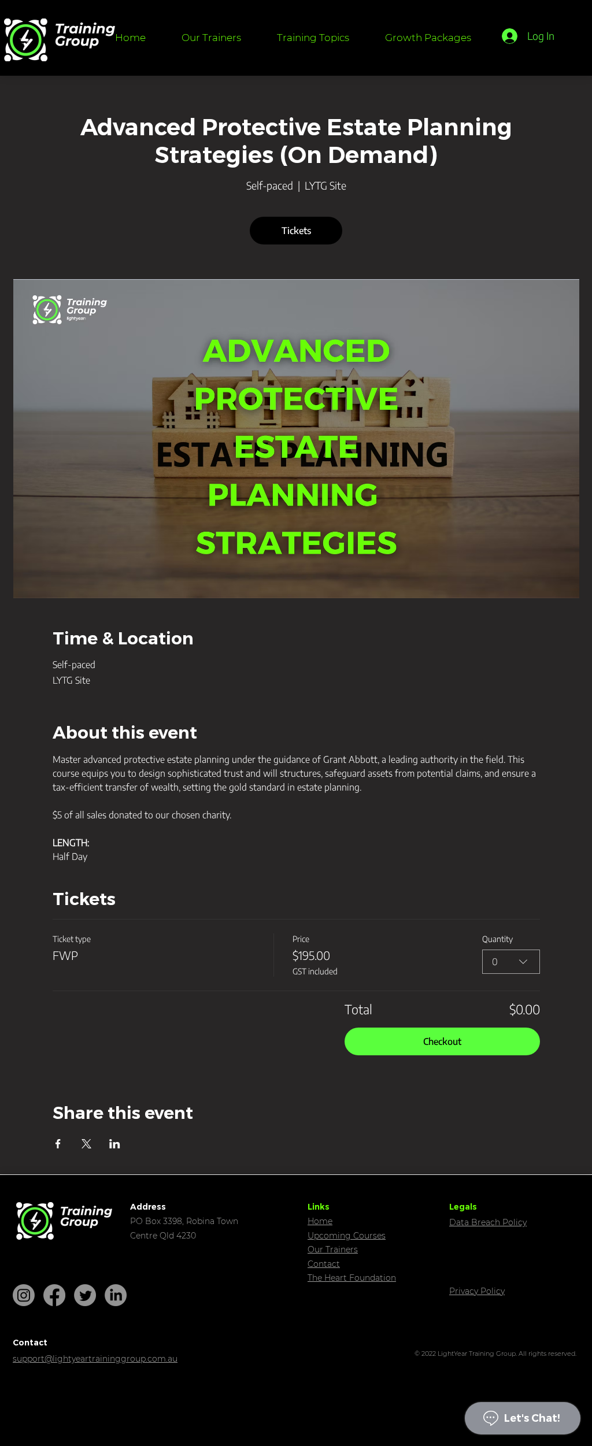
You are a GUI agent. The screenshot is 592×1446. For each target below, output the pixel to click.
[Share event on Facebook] (58, 1143)
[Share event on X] (86, 1143)
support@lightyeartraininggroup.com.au (95, 1359)
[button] (313, 37)
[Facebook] (54, 1295)
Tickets (296, 230)
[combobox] (511, 962)
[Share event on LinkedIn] (114, 1143)
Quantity (497, 939)
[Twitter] (85, 1295)
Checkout (442, 1041)
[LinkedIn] (116, 1295)
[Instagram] (24, 1295)
